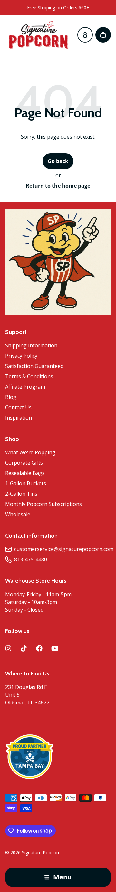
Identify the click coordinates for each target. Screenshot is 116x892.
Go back (58, 161)
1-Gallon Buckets (25, 483)
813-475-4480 (30, 559)
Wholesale (17, 514)
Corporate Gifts (24, 462)
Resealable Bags (25, 473)
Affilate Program (25, 386)
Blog (10, 397)
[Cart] (103, 35)
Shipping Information (31, 345)
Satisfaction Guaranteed (34, 366)
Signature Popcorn (41, 852)
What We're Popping (30, 452)
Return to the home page (58, 185)
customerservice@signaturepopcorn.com (63, 549)
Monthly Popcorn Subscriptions (43, 504)
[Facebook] (39, 648)
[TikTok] (24, 648)
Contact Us (18, 407)
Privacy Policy (21, 355)
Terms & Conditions (29, 376)
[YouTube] (55, 648)
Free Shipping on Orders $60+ (58, 8)
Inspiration (18, 417)
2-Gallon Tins (21, 493)
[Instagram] (8, 648)
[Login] (85, 35)
